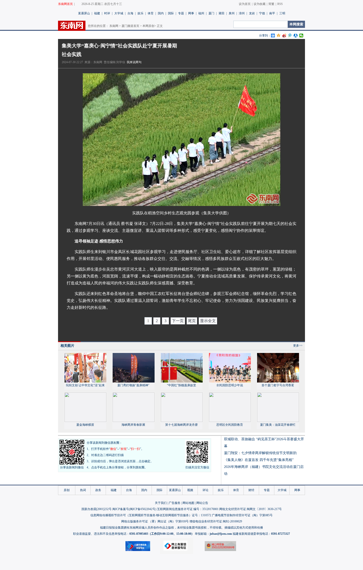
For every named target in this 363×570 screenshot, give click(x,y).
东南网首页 (65, 4)
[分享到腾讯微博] (290, 35)
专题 (181, 13)
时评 (107, 13)
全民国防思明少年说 (229, 385)
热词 (83, 490)
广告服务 (175, 503)
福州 (201, 13)
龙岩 (252, 13)
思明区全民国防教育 (229, 424)
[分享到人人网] (296, 35)
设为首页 (245, 4)
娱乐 (140, 13)
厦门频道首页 (130, 26)
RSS (280, 4)
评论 (205, 490)
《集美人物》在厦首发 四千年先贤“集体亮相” (259, 460)
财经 (251, 490)
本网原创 (148, 26)
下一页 (178, 321)
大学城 (118, 13)
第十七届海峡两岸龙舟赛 (181, 424)
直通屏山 (84, 13)
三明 (282, 13)
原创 (67, 490)
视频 (190, 490)
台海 (130, 13)
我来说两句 (134, 62)
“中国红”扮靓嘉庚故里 (181, 385)
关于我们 (161, 503)
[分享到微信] (301, 35)
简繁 (271, 4)
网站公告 (202, 503)
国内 (161, 13)
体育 (151, 13)
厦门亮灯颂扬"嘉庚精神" (133, 385)
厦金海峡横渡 (85, 424)
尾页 (192, 321)
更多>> (297, 345)
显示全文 (208, 321)
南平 (272, 13)
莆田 (221, 13)
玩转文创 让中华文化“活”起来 (85, 385)
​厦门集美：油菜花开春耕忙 (278, 424)
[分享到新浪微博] (284, 35)
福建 (97, 13)
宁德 (262, 13)
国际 (171, 13)
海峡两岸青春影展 (133, 424)
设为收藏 (259, 4)
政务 (98, 490)
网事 (191, 13)
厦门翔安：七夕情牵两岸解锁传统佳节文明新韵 (260, 453)
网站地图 (188, 503)
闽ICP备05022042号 (142, 509)
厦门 (211, 13)
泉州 (232, 13)
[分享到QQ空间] (279, 35)
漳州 (242, 13)
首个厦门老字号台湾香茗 (278, 385)
